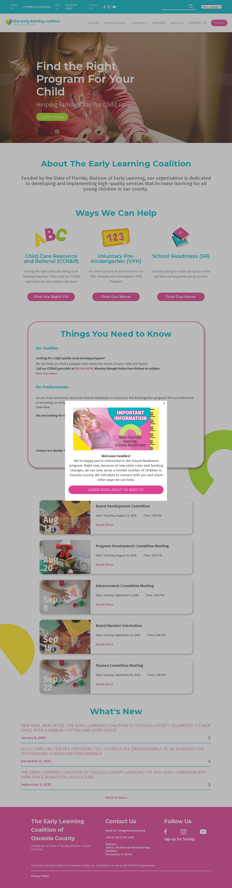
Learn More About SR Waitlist (116, 489)
